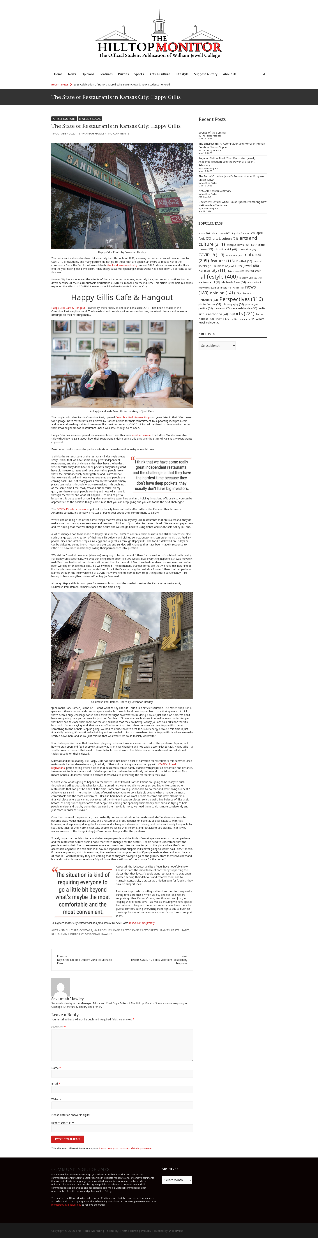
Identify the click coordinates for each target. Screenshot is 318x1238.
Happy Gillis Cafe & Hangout (68, 308)
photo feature (210, 304)
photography (233, 304)
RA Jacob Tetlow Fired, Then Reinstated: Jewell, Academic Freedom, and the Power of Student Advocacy (227, 161)
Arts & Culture (159, 74)
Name (56, 1068)
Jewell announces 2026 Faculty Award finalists (101, 84)
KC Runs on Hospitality (141, 923)
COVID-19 (86, 930)
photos (251, 304)
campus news (238, 244)
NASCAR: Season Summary (215, 191)
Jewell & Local (90, 118)
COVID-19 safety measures (73, 509)
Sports (139, 74)
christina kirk (226, 249)
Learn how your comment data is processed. (126, 1148)
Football (244, 261)
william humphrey (243, 319)
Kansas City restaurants (151, 930)
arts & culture (225, 239)
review (222, 308)
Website (56, 1099)
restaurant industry (67, 934)
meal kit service (141, 435)
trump (222, 319)
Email (55, 1083)
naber (238, 287)
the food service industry (122, 265)
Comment (58, 1027)
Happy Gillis (103, 930)
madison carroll (209, 282)
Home (58, 74)
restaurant (180, 930)
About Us (229, 74)
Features (106, 74)
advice (204, 233)
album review (221, 233)
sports (241, 313)
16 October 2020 (63, 133)
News (72, 74)
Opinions (88, 74)
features (223, 260)
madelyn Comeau (250, 277)
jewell (251, 265)
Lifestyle (182, 74)
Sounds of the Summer (212, 132)
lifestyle (221, 276)
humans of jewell (228, 266)
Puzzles (123, 74)
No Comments (118, 133)
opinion (222, 292)
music (225, 287)
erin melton (234, 255)
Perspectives (241, 299)
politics (206, 308)
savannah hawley (98, 934)
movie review (209, 287)
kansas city (122, 930)
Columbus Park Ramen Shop (133, 417)
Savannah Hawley (92, 133)
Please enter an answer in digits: (70, 1115)
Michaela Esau (233, 282)
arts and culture (64, 930)
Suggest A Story (206, 74)
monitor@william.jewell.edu (66, 1204)
